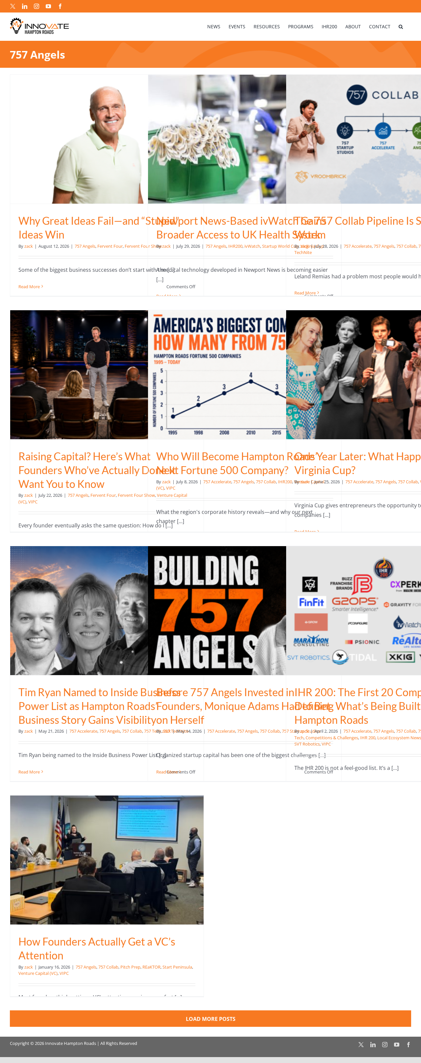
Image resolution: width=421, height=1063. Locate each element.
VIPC (32, 502)
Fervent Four (110, 246)
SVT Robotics (307, 744)
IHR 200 (367, 738)
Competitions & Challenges (332, 738)
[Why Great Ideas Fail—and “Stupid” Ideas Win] (107, 139)
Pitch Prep (130, 967)
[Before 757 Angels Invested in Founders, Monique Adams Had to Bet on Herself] (244, 610)
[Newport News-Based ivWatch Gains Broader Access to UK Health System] (244, 139)
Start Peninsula (177, 967)
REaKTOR (151, 967)
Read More (29, 287)
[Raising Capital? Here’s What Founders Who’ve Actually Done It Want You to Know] (107, 374)
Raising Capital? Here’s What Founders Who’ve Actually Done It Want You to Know (97, 470)
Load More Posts (210, 1019)
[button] (401, 26)
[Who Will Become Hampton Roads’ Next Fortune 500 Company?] (244, 374)
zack (28, 246)
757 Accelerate (358, 246)
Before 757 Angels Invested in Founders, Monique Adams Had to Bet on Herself (243, 706)
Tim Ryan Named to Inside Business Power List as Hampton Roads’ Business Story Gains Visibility (99, 706)
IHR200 (235, 246)
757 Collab (406, 246)
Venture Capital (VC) (38, 973)
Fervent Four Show (136, 495)
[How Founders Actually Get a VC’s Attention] (107, 860)
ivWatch (252, 246)
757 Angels (85, 246)
